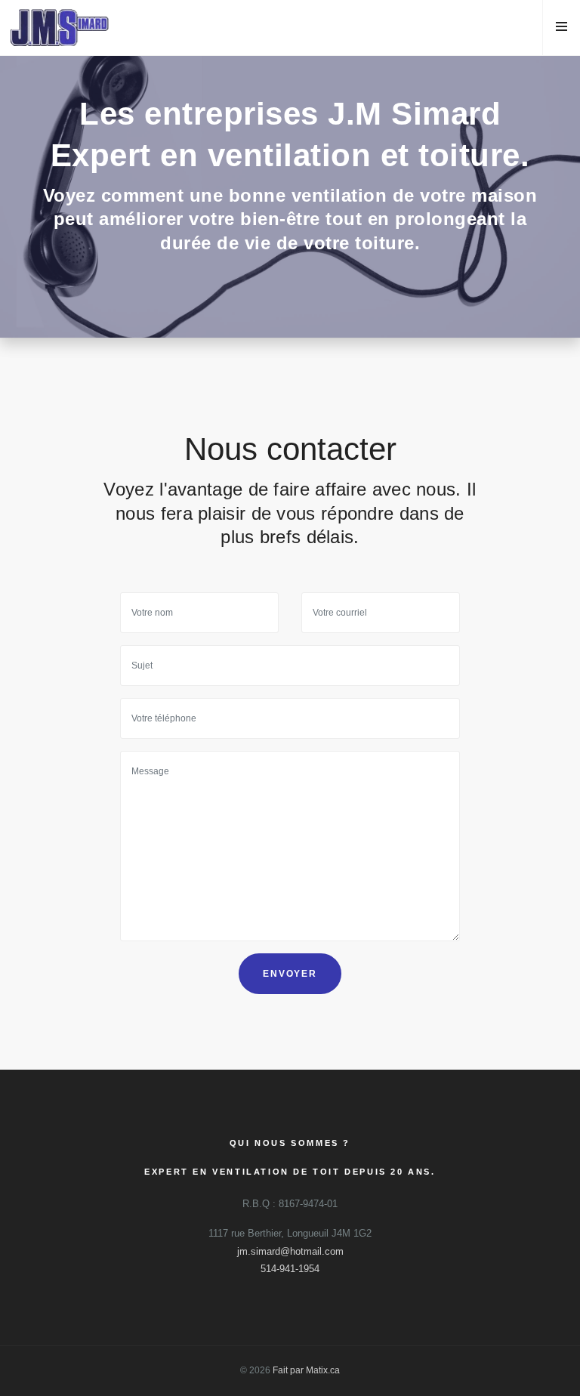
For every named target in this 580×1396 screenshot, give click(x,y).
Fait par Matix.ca (306, 1370)
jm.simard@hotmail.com (290, 1251)
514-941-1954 (290, 1268)
